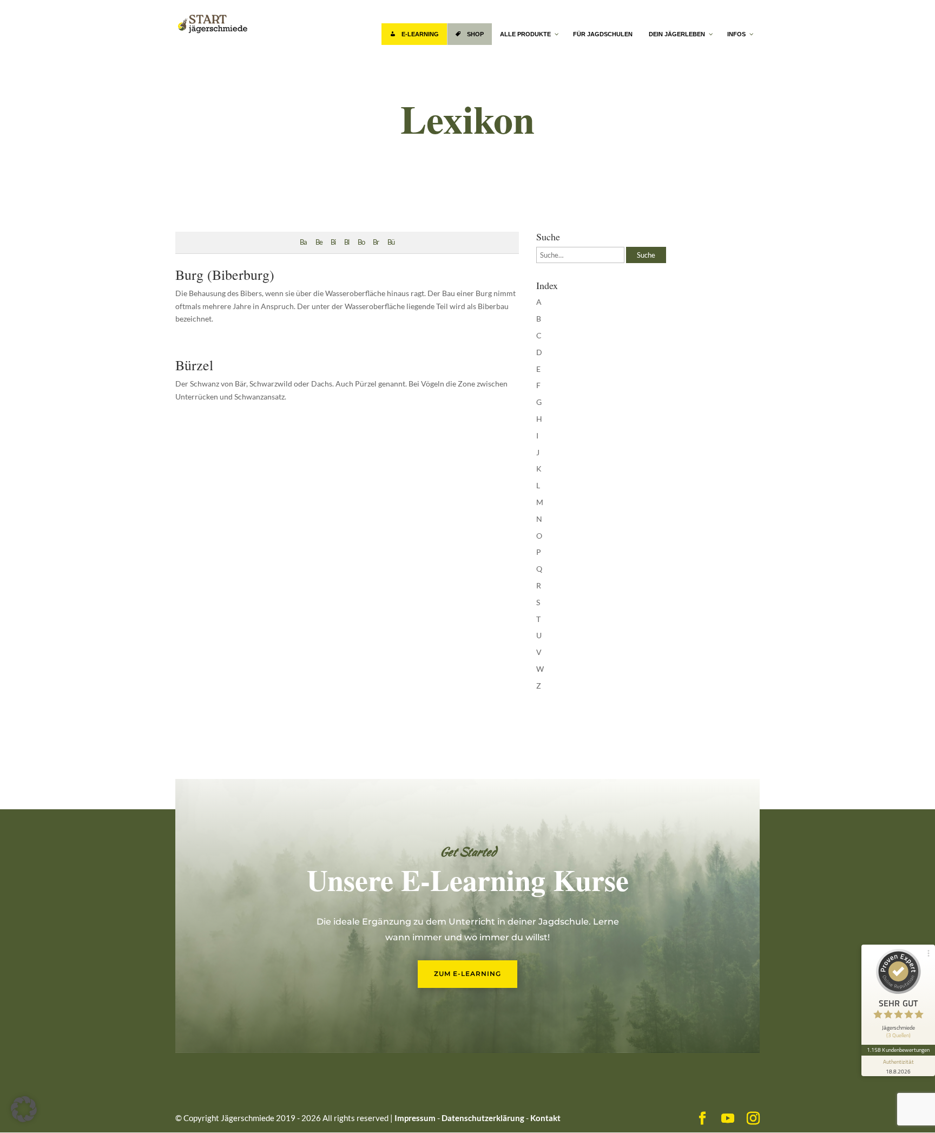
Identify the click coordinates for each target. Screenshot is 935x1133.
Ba (303, 242)
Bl (346, 242)
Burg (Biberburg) (224, 274)
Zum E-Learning (467, 974)
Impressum (415, 1118)
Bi (333, 242)
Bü (390, 242)
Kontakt (545, 1118)
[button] (24, 1109)
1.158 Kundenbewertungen (898, 1049)
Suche (646, 255)
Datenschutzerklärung (483, 1118)
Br (376, 242)
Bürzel (194, 365)
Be (318, 242)
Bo (361, 242)
